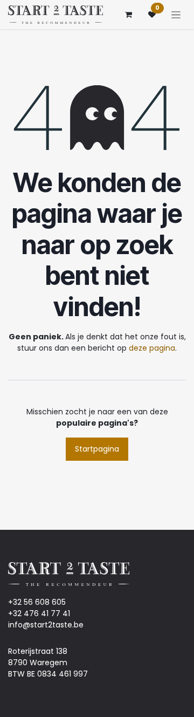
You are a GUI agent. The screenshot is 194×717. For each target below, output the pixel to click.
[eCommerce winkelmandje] (128, 14)
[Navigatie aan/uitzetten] (176, 14)
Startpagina (97, 448)
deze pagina (152, 348)
